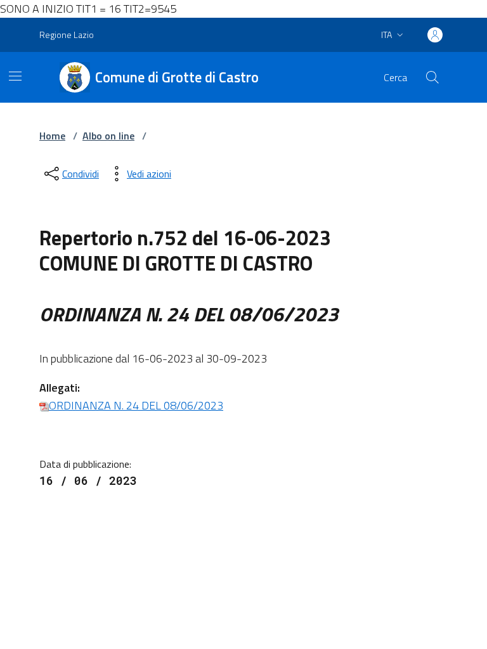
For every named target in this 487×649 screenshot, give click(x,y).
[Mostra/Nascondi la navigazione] (15, 76)
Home (52, 135)
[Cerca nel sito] (432, 77)
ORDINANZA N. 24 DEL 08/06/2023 (136, 405)
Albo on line (108, 135)
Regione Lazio (66, 34)
